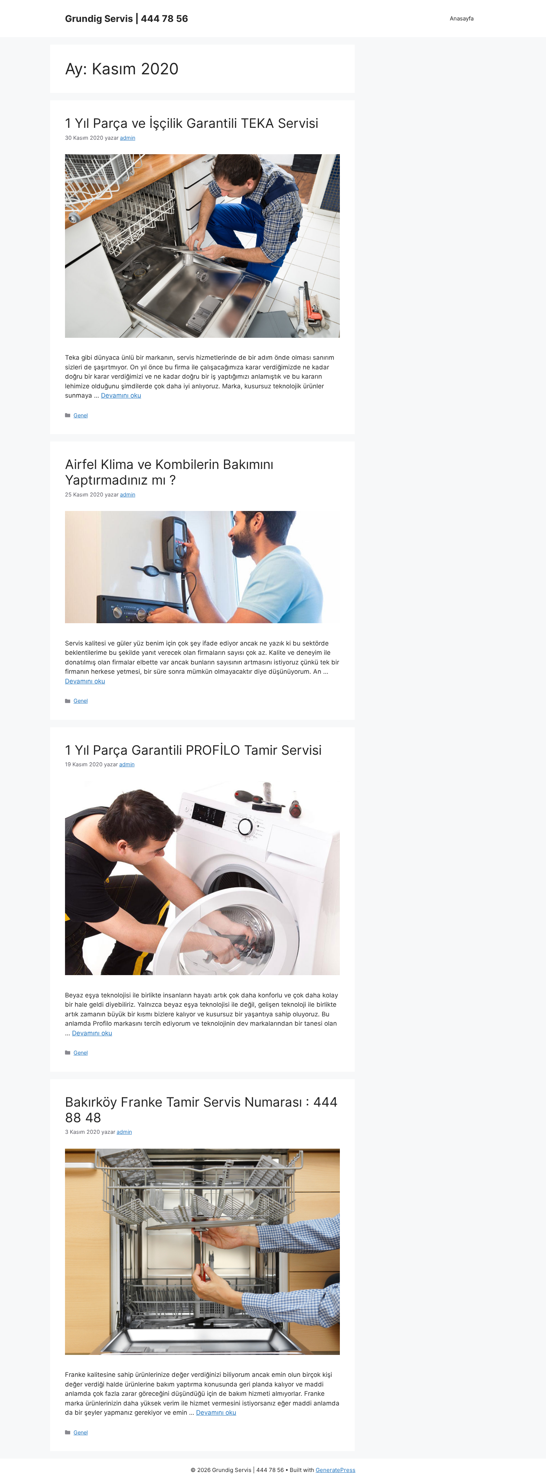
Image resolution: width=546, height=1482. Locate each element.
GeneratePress (335, 1469)
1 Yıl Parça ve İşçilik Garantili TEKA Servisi (191, 123)
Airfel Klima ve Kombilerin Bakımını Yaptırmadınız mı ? (169, 472)
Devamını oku (121, 395)
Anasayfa (462, 18)
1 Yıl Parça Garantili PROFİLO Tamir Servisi (193, 750)
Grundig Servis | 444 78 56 (126, 18)
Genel (81, 415)
